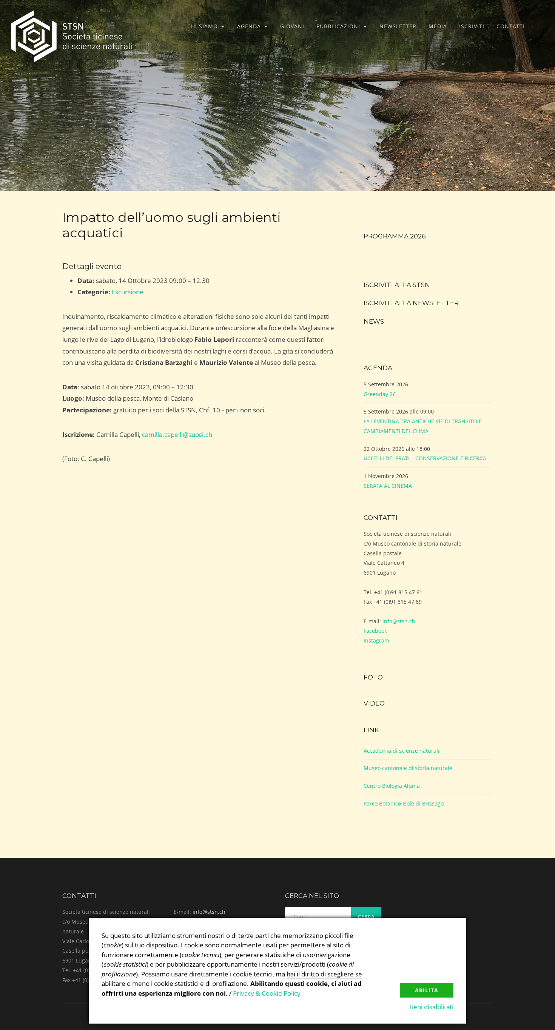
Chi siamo (202, 26)
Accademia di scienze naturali (401, 750)
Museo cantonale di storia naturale (408, 768)
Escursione (127, 291)
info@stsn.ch (398, 621)
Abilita (426, 990)
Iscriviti (471, 26)
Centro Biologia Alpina (392, 785)
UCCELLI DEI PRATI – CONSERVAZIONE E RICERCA (425, 458)
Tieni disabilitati (431, 1006)
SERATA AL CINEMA (388, 485)
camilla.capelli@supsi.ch (177, 434)
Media (438, 26)
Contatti (510, 26)
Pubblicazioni (338, 26)
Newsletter (397, 26)
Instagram (376, 640)
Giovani (292, 26)
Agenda (249, 26)
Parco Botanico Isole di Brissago (404, 803)
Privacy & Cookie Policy (267, 993)
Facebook (375, 630)
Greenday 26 (380, 394)
